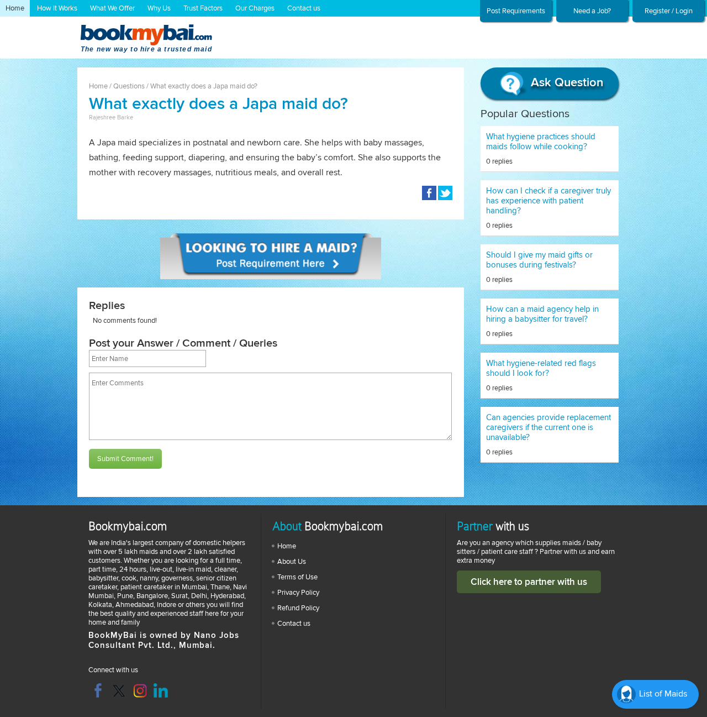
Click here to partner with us (529, 582)
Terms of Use (297, 577)
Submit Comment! (125, 458)
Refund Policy (298, 608)
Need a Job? (592, 11)
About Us (291, 561)
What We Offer (112, 8)
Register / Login (669, 11)
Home (15, 8)
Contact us (303, 8)
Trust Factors (203, 8)
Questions (129, 86)
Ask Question (565, 82)
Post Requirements (516, 11)
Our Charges (255, 8)
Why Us (159, 8)
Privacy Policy (298, 592)
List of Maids (662, 693)
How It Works (57, 8)
